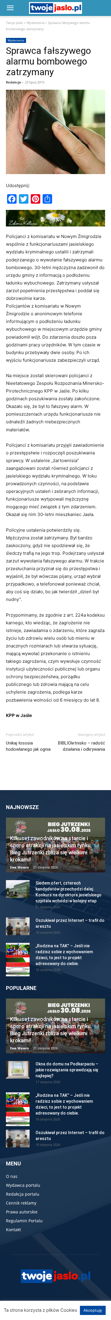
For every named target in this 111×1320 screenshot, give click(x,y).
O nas (11, 1176)
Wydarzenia (35, 22)
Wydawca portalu (23, 1185)
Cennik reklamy (21, 1203)
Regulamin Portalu (24, 1220)
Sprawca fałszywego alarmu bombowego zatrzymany (48, 61)
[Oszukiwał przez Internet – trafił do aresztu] (18, 926)
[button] (10, 8)
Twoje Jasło (14, 22)
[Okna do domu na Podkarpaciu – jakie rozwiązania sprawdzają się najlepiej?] (18, 1070)
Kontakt (13, 1229)
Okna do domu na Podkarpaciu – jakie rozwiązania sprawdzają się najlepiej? (67, 1070)
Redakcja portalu (22, 1194)
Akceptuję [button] (92, 1310)
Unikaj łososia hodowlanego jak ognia (28, 746)
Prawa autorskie (22, 1212)
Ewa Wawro (19, 867)
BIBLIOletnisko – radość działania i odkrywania (81, 746)
